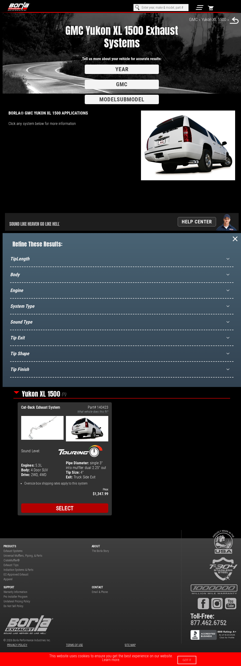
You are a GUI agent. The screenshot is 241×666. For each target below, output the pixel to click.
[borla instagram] (217, 603)
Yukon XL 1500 (213, 19)
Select (65, 508)
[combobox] (161, 7)
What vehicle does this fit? (92, 411)
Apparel (8, 579)
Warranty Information (15, 592)
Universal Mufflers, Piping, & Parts (23, 555)
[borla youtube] (230, 603)
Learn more (110, 660)
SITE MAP (130, 645)
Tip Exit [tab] (17, 338)
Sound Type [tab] (21, 322)
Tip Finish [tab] (19, 369)
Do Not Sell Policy (13, 606)
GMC (193, 19)
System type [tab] (22, 306)
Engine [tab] (16, 290)
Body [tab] (15, 274)
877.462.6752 (208, 623)
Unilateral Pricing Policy (17, 601)
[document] (120, 659)
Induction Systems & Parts (18, 569)
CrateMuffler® (12, 560)
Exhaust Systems (13, 551)
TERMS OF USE (74, 645)
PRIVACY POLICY (17, 645)
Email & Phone (100, 592)
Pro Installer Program (16, 596)
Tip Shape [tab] (19, 353)
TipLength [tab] (19, 259)
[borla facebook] (203, 603)
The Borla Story (100, 551)
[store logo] (24, 6)
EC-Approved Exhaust (16, 574)
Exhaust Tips (11, 565)
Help (197, 222)
